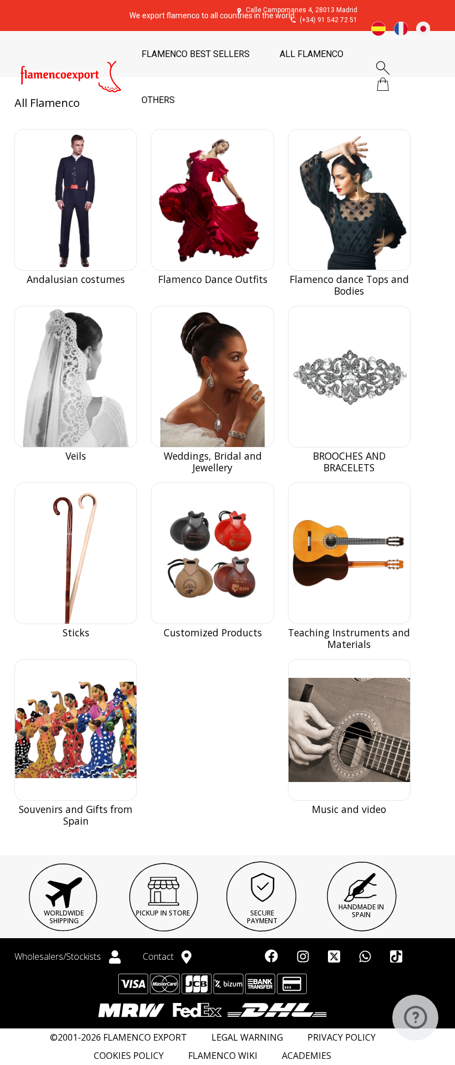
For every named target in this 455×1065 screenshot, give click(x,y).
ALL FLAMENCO (311, 54)
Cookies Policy (129, 1056)
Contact (159, 956)
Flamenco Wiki (222, 1056)
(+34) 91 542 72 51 (328, 20)
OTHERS (158, 100)
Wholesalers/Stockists (58, 956)
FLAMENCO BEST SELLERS (195, 54)
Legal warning (247, 1037)
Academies (306, 1056)
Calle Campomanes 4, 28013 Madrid (301, 10)
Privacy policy (341, 1037)
